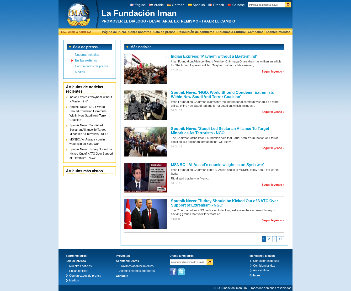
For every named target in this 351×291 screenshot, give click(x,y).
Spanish (199, 5)
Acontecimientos (278, 32)
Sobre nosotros (139, 32)
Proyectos (123, 255)
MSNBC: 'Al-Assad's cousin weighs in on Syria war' (87, 142)
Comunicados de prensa (91, 66)
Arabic (159, 5)
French (218, 5)
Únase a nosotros (182, 255)
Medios (80, 72)
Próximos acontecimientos (136, 266)
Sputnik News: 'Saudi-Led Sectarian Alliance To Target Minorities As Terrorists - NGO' (88, 130)
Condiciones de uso (266, 261)
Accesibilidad (262, 270)
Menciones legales (262, 255)
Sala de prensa (164, 32)
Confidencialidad (264, 265)
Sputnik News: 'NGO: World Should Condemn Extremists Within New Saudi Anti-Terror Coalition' (88, 113)
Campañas (255, 32)
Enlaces (255, 275)
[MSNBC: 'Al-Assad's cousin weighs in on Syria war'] (145, 191)
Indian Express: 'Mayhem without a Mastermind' (90, 99)
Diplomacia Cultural (231, 32)
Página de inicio (114, 32)
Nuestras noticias (87, 54)
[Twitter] (181, 271)
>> (280, 239)
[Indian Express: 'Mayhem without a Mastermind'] (145, 83)
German (178, 5)
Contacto (122, 276)
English (140, 5)
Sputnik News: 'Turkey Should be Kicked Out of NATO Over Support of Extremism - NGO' (91, 154)
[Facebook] (173, 271)
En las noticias (86, 60)
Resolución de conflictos (195, 32)
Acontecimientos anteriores (137, 271)
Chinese (238, 5)
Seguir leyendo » (273, 71)
